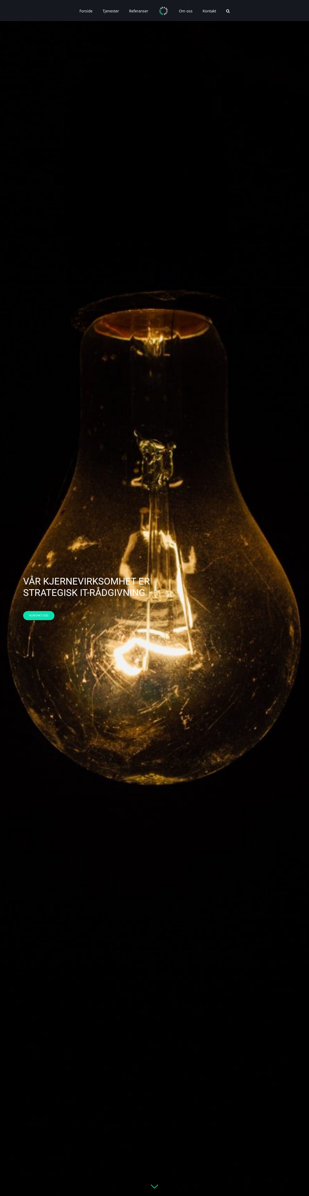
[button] (211, 10)
